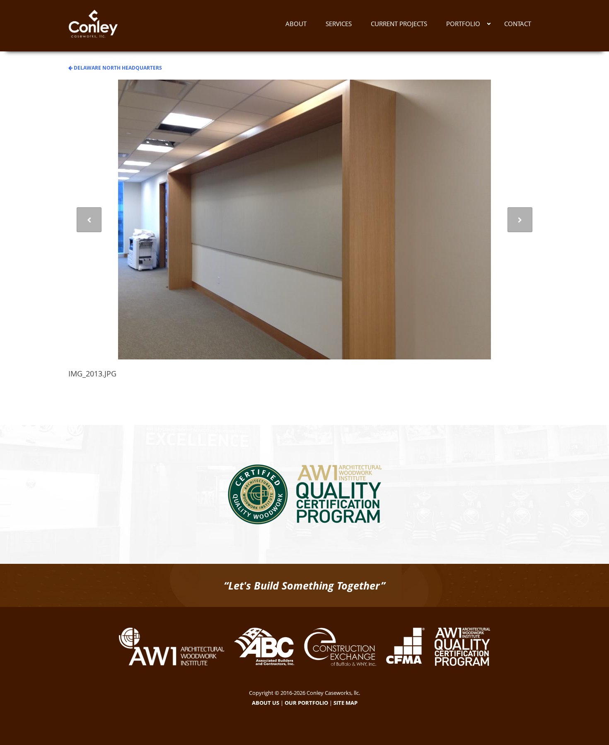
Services (339, 23)
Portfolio (463, 23)
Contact (517, 23)
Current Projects (399, 23)
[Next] (520, 219)
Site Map (346, 702)
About (296, 23)
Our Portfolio (306, 702)
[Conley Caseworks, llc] (93, 25)
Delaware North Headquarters (117, 67)
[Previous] (89, 219)
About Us (265, 702)
